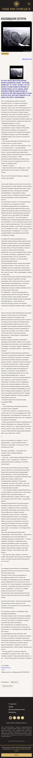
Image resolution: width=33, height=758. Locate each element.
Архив (11, 707)
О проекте (13, 704)
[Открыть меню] (29, 4)
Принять (16, 755)
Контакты (12, 712)
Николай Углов (5, 668)
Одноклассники (7, 686)
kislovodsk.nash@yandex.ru (16, 723)
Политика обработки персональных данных (16, 741)
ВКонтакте (14, 682)
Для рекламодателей (17, 709)
